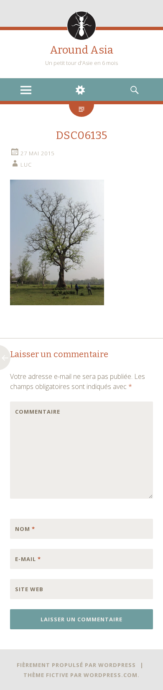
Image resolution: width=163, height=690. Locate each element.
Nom (25, 529)
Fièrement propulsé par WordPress (76, 665)
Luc (26, 164)
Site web (29, 589)
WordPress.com (111, 675)
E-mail (28, 559)
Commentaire (32, 411)
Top (155, 682)
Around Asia (81, 50)
